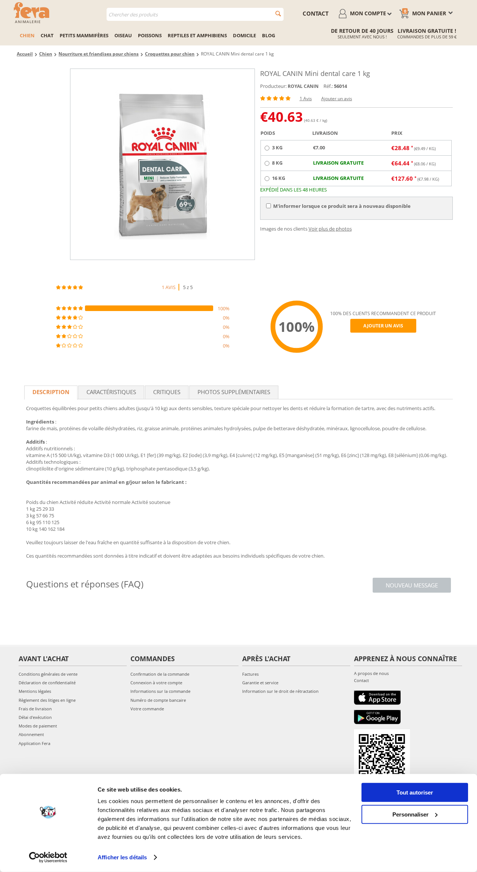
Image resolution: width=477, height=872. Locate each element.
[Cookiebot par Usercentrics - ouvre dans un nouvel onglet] (48, 857)
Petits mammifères (84, 35)
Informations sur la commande (160, 691)
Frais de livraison (35, 708)
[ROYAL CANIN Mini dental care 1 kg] (162, 164)
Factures (250, 674)
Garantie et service (260, 682)
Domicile (244, 35)
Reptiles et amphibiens (197, 35)
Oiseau (123, 35)
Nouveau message (412, 585)
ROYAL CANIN (303, 86)
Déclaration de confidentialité (47, 682)
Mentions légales (35, 691)
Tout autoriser (415, 792)
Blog (268, 35)
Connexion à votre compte (156, 682)
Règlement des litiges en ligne (47, 700)
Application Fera (34, 743)
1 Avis (306, 98)
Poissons (150, 35)
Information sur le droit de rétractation (280, 691)
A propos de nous (371, 673)
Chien (27, 35)
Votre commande (147, 708)
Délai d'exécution (35, 717)
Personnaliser (410, 814)
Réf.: (328, 86)
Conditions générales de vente (48, 674)
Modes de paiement (38, 726)
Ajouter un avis (336, 98)
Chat (47, 35)
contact (316, 13)
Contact (361, 680)
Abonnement (31, 734)
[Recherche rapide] (278, 13)
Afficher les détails (122, 857)
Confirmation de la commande (159, 674)
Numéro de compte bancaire (158, 700)
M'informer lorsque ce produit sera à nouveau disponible (342, 206)
